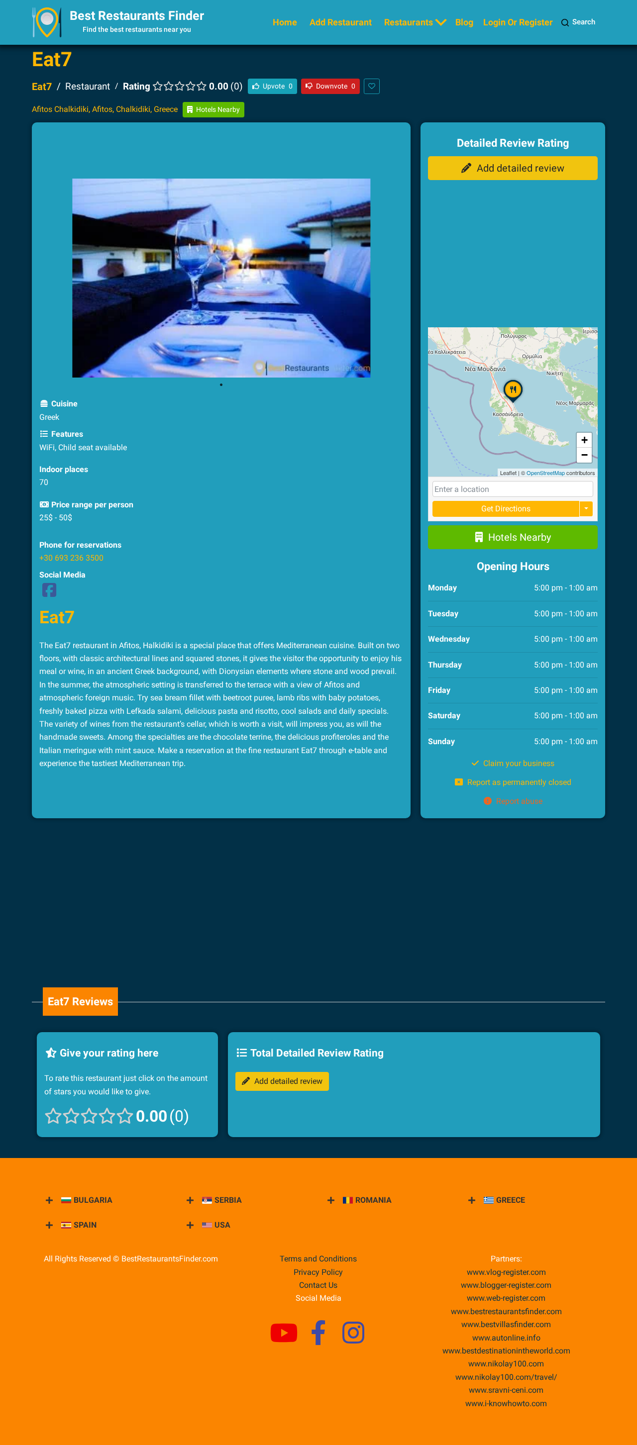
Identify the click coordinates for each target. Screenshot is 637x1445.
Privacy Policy (318, 1272)
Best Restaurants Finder (137, 15)
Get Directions (506, 508)
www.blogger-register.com (506, 1285)
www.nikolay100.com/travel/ (506, 1377)
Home (285, 22)
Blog (464, 22)
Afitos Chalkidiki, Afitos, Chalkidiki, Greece (105, 109)
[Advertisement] (221, 152)
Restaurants (408, 22)
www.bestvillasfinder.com (506, 1324)
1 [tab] (221, 385)
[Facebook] (49, 593)
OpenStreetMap (546, 473)
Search (583, 21)
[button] (513, 402)
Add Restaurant (341, 22)
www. (506, 1338)
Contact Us (318, 1285)
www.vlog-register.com (506, 1272)
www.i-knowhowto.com (506, 1403)
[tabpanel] (221, 278)
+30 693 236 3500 (71, 558)
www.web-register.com (506, 1298)
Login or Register (518, 22)
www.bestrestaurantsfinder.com (506, 1311)
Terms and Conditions (318, 1258)
